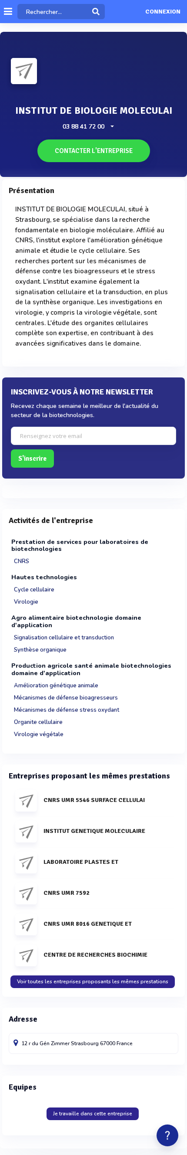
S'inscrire (32, 458)
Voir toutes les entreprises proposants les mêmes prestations (92, 981)
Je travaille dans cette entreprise (92, 1113)
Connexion (162, 12)
